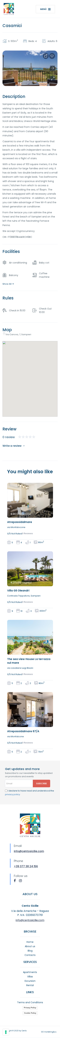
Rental (30, 985)
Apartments (30, 972)
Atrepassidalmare (19, 522)
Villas (30, 976)
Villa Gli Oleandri (18, 590)
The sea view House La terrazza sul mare (28, 661)
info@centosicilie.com (29, 851)
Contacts (30, 955)
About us (30, 946)
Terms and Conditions (30, 1002)
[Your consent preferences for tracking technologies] (6, 1032)
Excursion (30, 981)
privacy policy (12, 794)
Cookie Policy (30, 1013)
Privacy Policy (30, 1007)
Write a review (12, 446)
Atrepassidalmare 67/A (23, 731)
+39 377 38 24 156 (26, 866)
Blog (30, 950)
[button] (52, 78)
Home (30, 942)
